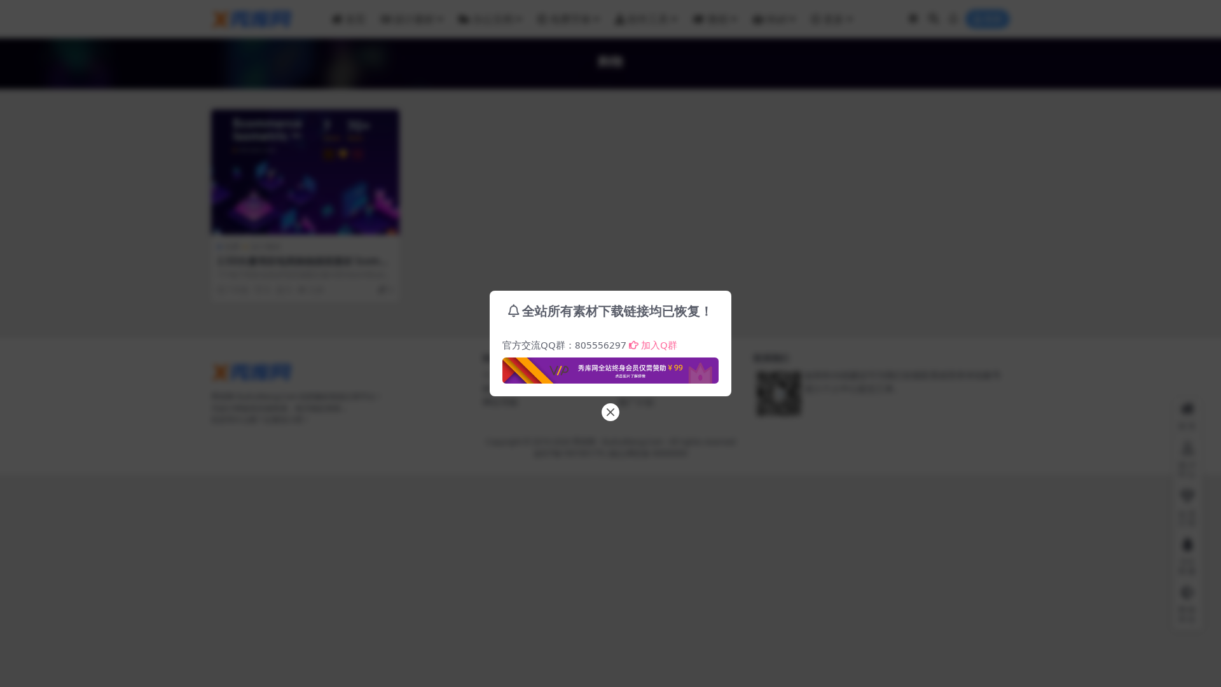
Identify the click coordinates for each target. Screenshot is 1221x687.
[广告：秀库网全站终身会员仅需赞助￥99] (610, 367)
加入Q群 (659, 344)
